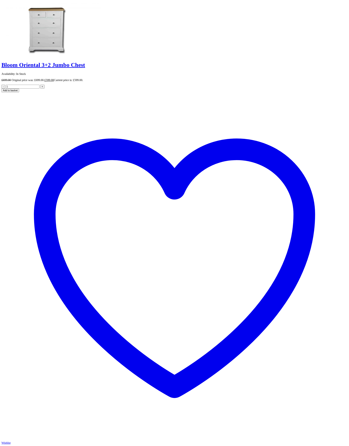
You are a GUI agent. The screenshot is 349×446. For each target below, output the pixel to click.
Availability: (8, 73)
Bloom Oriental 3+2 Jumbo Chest (43, 65)
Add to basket (10, 90)
